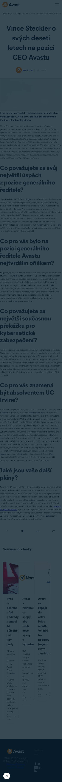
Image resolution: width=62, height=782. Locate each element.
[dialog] (31, 391)
